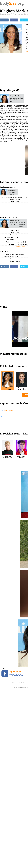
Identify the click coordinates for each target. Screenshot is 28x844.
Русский (20, 687)
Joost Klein (7, 457)
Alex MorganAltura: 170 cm (22, 388)
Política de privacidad (18, 683)
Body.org (12, 3)
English (15, 687)
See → (2, 358)
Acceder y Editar (20, 204)
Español (24, 687)
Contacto (8, 683)
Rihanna (7, 388)
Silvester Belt (21, 457)
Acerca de (2, 683)
